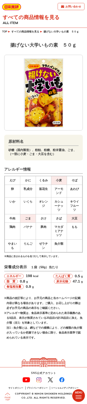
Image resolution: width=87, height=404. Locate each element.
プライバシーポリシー (37, 388)
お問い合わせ (73, 6)
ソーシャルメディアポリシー (65, 388)
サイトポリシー (15, 388)
